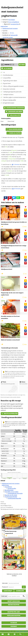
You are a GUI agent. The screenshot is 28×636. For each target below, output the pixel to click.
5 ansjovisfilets (7, 78)
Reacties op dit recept (11, 495)
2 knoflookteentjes (8, 75)
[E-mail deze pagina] (22, 197)
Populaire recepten (13, 615)
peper (5, 175)
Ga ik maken (7, 68)
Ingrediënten (8, 487)
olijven (4, 147)
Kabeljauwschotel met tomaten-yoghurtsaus (14, 509)
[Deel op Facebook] (25, 213)
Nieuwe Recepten (13, 605)
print (23, 64)
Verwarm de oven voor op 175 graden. (13, 137)
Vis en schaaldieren (13, 22)
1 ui (4, 72)
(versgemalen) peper (8, 103)
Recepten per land (14, 612)
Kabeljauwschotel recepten (10, 28)
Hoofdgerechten (6, 505)
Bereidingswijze (9, 490)
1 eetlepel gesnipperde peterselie (12, 92)
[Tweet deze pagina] (14, 197)
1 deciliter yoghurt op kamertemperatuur (14, 97)
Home (2, 502)
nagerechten (4, 26)
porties (5, 31)
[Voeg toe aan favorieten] (25, 207)
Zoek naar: (4, 596)
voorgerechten (15, 24)
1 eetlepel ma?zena (8, 94)
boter (12, 150)
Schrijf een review (8, 37)
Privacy (21, 631)
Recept (4, 503)
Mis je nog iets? (15, 115)
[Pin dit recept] (10, 197)
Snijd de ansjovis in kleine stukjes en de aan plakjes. (13, 146)
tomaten (7, 156)
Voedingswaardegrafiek (14, 498)
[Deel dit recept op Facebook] (6, 197)
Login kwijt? (8, 591)
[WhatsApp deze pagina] (18, 197)
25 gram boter (7, 83)
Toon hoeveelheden (15, 129)
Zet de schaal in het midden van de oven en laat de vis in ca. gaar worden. (13, 189)
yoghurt (6, 171)
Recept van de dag (14, 601)
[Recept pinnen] (25, 216)
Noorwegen (11, 19)
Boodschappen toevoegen (15, 108)
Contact (17, 631)
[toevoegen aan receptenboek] (25, 520)
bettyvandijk (14, 35)
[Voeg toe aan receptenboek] (25, 210)
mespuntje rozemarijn (9, 89)
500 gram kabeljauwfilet (9, 100)
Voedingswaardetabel (11, 497)
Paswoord (5, 587)
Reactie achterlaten (11, 413)
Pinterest (14, 626)
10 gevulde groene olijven (10, 80)
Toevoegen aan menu (15, 111)
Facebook (13, 623)
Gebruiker (5, 583)
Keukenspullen (12, 488)
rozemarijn (8, 159)
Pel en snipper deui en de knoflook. (12, 141)
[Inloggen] (24, 587)
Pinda (4, 382)
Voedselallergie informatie (15, 493)
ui (9, 152)
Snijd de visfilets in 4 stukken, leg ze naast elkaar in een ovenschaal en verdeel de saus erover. (13, 181)
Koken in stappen (15, 133)
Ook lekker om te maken (11, 492)
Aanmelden (20, 591)
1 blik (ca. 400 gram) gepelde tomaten (13, 86)
